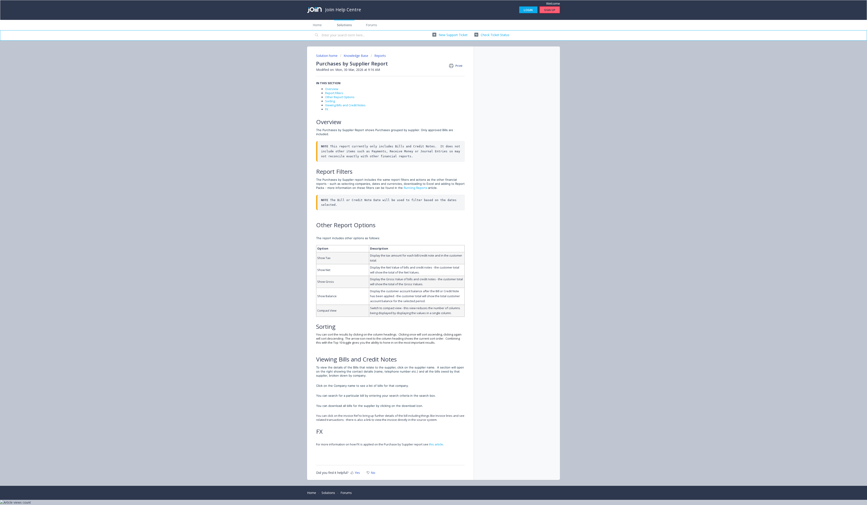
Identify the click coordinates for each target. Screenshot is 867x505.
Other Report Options (339, 97)
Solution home (327, 55)
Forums (371, 25)
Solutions (344, 25)
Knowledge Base (356, 55)
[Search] (316, 35)
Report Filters (334, 93)
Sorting (330, 101)
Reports (380, 55)
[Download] (425, 198)
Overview (331, 89)
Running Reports (415, 188)
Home (317, 25)
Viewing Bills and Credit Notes (345, 105)
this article (436, 444)
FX (326, 109)
